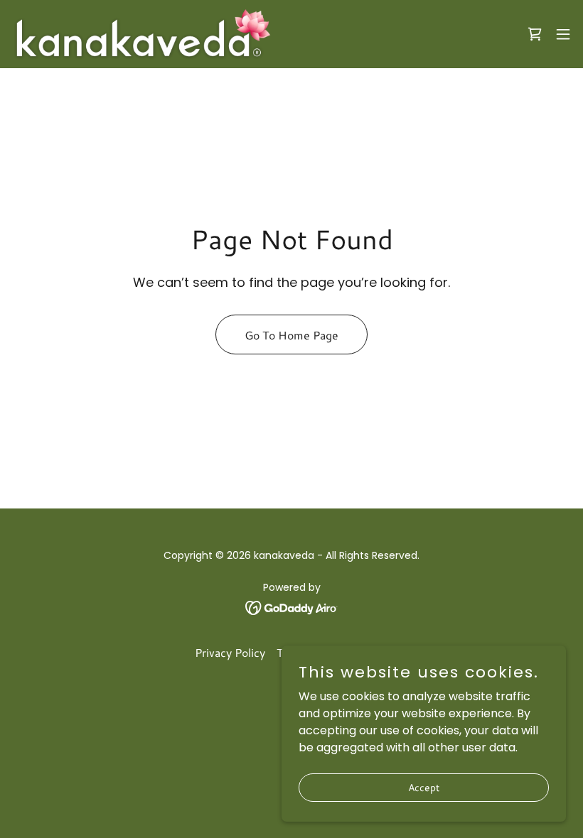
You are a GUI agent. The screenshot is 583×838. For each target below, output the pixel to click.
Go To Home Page (291, 335)
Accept (423, 787)
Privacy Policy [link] (230, 652)
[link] (141, 34)
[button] (563, 34)
